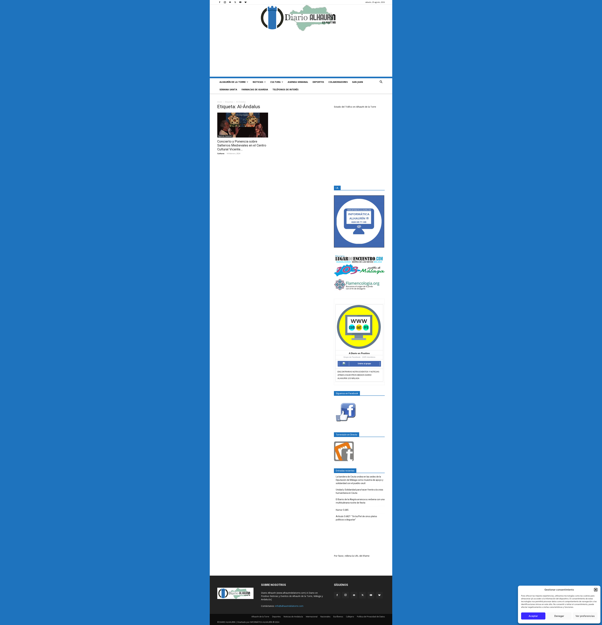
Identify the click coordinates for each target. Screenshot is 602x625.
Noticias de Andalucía (293, 616)
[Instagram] (224, 2)
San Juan (357, 81)
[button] (595, 589)
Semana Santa (228, 89)
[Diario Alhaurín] (301, 18)
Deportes (318, 81)
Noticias (258, 81)
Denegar (559, 615)
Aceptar (533, 615)
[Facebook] (219, 2)
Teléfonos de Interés (285, 89)
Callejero (350, 616)
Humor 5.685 (342, 510)
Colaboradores (338, 81)
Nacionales (325, 616)
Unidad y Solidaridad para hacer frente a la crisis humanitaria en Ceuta (359, 491)
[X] (235, 2)
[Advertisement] (301, 55)
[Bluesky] (245, 2)
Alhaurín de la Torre (232, 81)
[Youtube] (240, 2)
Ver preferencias (585, 615)
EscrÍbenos (338, 616)
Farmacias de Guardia (255, 89)
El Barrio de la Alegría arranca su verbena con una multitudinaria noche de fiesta (360, 501)
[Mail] (230, 2)
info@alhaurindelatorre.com (289, 605)
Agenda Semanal (298, 81)
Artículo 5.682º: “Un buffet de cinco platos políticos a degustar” (356, 518)
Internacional (311, 616)
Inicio (219, 102)
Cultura (275, 81)
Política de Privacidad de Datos (371, 616)
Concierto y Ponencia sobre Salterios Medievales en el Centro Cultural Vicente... (241, 145)
